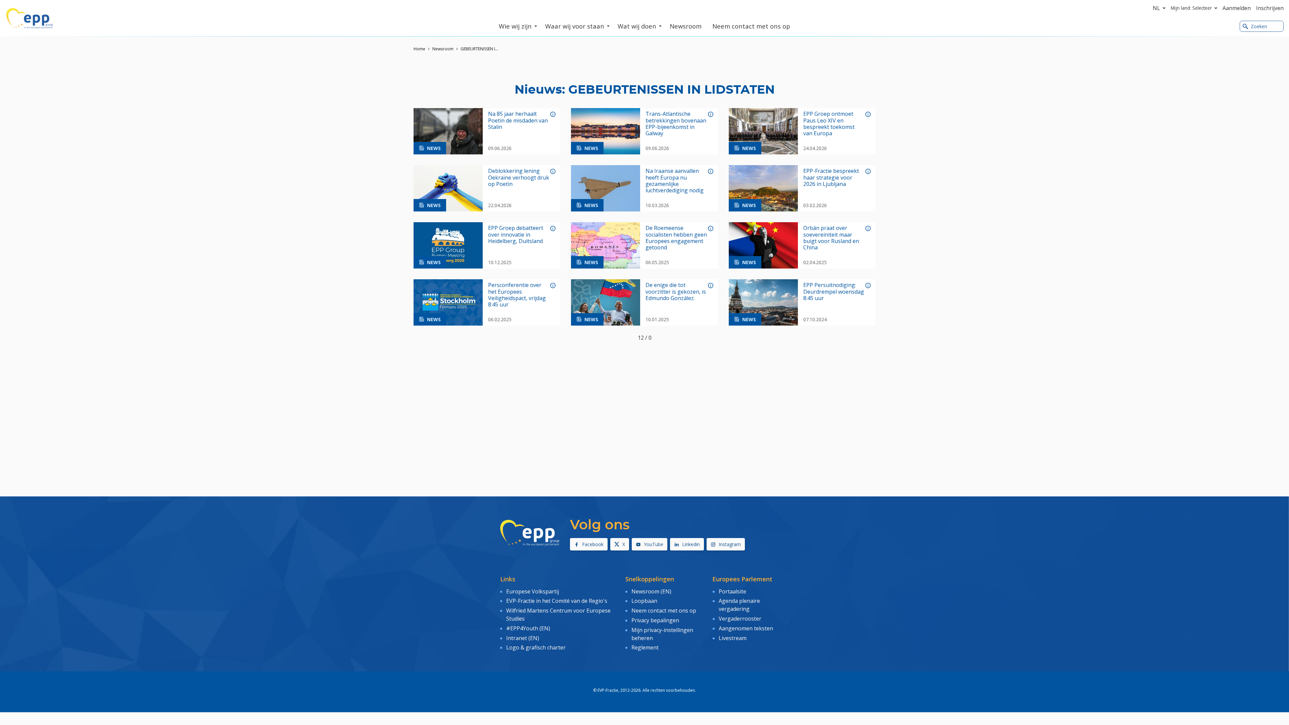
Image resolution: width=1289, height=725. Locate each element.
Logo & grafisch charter (536, 647)
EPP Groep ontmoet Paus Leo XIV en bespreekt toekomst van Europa (829, 124)
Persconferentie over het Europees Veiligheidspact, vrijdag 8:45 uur (517, 295)
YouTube (653, 544)
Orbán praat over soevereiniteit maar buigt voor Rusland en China (831, 238)
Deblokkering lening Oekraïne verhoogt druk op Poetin (518, 177)
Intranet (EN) (522, 638)
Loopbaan (644, 601)
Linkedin (691, 544)
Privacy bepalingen (655, 620)
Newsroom (442, 49)
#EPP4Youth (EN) (528, 628)
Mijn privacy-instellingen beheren (662, 634)
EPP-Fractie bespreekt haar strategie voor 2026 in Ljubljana (831, 177)
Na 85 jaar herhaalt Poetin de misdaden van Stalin (518, 120)
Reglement (645, 647)
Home (419, 49)
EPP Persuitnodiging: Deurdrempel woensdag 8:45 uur (833, 291)
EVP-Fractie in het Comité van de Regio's (556, 601)
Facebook (593, 544)
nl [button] (1156, 8)
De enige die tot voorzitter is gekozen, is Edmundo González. (676, 291)
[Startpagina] (29, 18)
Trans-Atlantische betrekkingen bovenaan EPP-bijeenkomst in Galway (676, 124)
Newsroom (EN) (651, 591)
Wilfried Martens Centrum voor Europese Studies (558, 614)
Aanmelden (1237, 8)
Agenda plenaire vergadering (739, 605)
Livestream (733, 638)
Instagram (730, 544)
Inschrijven (1270, 8)
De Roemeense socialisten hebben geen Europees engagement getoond (676, 238)
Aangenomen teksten (746, 628)
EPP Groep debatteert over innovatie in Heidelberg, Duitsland (515, 234)
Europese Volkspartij (532, 591)
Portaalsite (732, 591)
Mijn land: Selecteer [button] (1191, 8)
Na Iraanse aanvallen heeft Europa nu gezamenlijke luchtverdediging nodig (675, 181)
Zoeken (1259, 26)
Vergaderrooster (740, 618)
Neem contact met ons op (663, 610)
